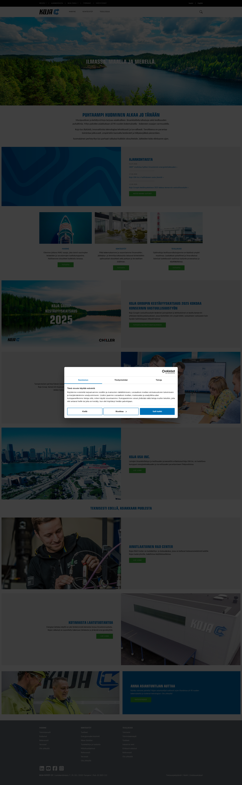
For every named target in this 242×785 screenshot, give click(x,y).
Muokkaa (120, 411)
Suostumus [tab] (83, 380)
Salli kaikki (157, 411)
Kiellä (84, 411)
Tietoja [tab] (159, 380)
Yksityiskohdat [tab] (121, 380)
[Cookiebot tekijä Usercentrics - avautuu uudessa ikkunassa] (164, 372)
